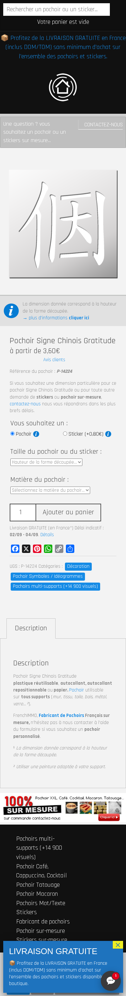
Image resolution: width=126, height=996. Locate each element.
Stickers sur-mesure (41, 940)
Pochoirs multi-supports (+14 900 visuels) (55, 586)
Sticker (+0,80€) (86, 434)
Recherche (115, 10)
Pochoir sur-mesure (40, 931)
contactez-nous (25, 404)
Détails (47, 535)
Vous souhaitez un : (39, 423)
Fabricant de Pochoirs (61, 715)
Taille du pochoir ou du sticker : (55, 452)
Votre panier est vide (63, 22)
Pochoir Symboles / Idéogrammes (48, 576)
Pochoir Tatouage (38, 885)
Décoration (78, 566)
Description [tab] (31, 628)
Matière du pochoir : (39, 480)
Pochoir (24, 434)
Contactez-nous (103, 124)
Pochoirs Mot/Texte (40, 903)
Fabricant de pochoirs (43, 921)
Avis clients (54, 360)
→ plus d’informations (56, 318)
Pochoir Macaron (37, 894)
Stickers (26, 912)
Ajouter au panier (68, 512)
